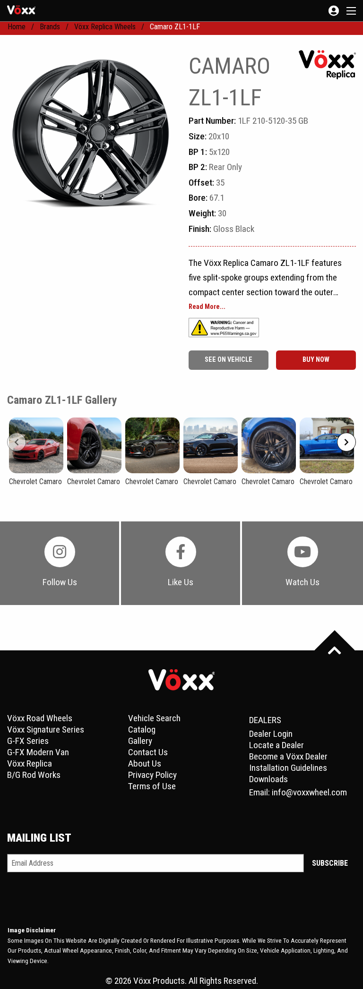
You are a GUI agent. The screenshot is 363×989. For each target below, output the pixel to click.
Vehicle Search (154, 718)
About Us (144, 763)
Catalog (142, 729)
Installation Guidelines (288, 767)
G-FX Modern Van (38, 752)
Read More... (207, 307)
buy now (315, 360)
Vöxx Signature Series (45, 729)
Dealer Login (271, 733)
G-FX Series (28, 740)
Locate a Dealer (276, 745)
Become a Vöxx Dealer (288, 756)
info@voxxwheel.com (309, 792)
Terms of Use (152, 786)
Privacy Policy (152, 774)
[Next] (346, 442)
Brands (50, 26)
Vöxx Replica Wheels (105, 26)
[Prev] (16, 442)
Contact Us (148, 752)
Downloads (268, 779)
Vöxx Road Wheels (39, 718)
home (17, 26)
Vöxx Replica (29, 763)
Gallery (140, 740)
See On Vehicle (228, 360)
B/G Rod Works (33, 774)
